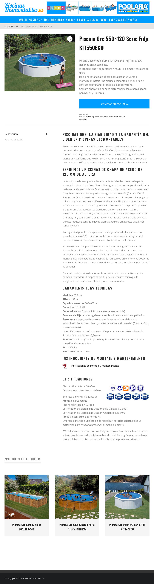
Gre (85, 119)
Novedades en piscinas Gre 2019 (36, 26)
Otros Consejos (88, 19)
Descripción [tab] (11, 134)
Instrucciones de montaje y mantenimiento (95, 365)
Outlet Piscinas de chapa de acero (104, 117)
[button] (69, 39)
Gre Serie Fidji (90, 117)
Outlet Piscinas (29, 19)
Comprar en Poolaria (114, 103)
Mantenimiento (54, 19)
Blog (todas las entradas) (119, 19)
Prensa (70, 19)
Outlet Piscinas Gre (119, 117)
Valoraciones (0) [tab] (14, 139)
